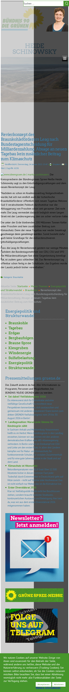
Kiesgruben (18, 348)
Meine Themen (39, 286)
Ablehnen (59, 684)
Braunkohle (18, 277)
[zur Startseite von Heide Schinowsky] (57, 30)
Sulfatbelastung (21, 358)
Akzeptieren (43, 684)
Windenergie (19, 353)
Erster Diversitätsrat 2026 (22, 487)
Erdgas (14, 333)
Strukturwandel (21, 368)
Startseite (22, 286)
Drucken (56, 164)
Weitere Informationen (48, 687)
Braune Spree (19, 343)
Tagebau (15, 328)
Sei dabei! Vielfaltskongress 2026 (27, 396)
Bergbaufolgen (20, 338)
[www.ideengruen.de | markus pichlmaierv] (25, 174)
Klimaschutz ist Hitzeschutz (23, 465)
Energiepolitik (20, 363)
